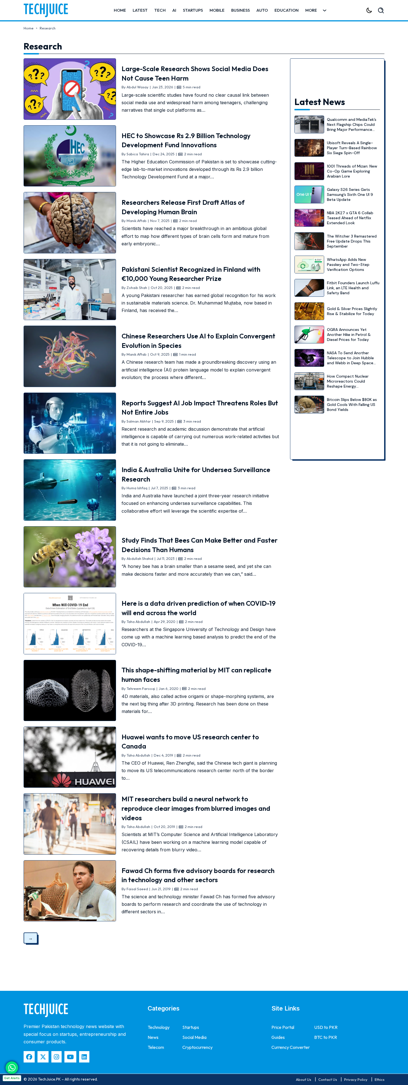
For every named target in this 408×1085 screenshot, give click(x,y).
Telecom (156, 1047)
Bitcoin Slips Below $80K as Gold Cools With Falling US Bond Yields (352, 404)
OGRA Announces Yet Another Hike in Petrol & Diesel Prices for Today (349, 334)
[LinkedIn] (84, 1056)
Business (240, 10)
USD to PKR (326, 1027)
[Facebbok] (29, 1056)
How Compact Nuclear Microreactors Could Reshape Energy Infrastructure (348, 384)
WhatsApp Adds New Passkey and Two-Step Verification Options (348, 264)
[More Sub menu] (325, 10)
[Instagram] (56, 1056)
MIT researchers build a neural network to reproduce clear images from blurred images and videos (196, 808)
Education (286, 10)
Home (120, 10)
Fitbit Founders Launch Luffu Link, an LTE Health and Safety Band (353, 287)
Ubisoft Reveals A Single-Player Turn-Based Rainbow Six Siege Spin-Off (352, 147)
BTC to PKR (325, 1037)
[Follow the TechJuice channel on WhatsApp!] (12, 1067)
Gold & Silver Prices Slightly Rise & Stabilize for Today (352, 311)
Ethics (379, 1079)
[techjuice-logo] (49, 10)
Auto (262, 10)
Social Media (194, 1037)
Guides (278, 1037)
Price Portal (282, 1027)
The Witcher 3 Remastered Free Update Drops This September (352, 241)
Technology (159, 1027)
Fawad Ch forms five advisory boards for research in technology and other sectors (198, 875)
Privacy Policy (355, 1079)
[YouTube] (70, 1056)
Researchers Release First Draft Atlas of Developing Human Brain (183, 207)
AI (174, 10)
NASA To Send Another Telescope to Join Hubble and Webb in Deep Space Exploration (350, 360)
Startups (193, 10)
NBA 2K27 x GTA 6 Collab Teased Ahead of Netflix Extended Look (350, 217)
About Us (303, 1079)
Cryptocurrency (197, 1047)
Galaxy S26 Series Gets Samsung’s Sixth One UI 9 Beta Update (350, 194)
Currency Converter (290, 1047)
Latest (140, 10)
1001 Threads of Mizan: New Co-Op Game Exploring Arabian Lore (352, 171)
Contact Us (327, 1079)
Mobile (217, 10)
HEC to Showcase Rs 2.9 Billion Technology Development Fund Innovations (186, 140)
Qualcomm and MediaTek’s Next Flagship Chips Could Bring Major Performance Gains (351, 127)
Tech (160, 10)
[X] (43, 1056)
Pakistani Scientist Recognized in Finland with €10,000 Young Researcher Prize (191, 274)
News (153, 1037)
